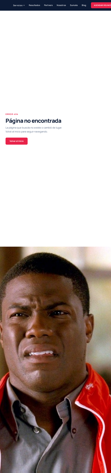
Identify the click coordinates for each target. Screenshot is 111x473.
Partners (48, 5)
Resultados (34, 5)
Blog (84, 5)
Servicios (17, 5)
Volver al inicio (17, 141)
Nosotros (61, 5)
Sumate (74, 5)
